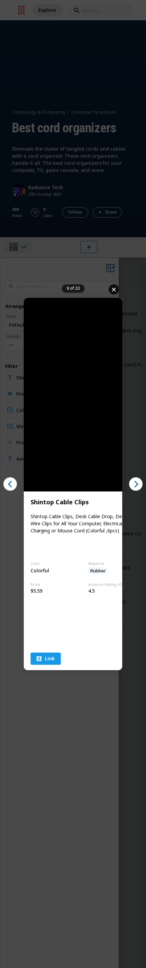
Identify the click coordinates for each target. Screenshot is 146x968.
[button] (10, 484)
